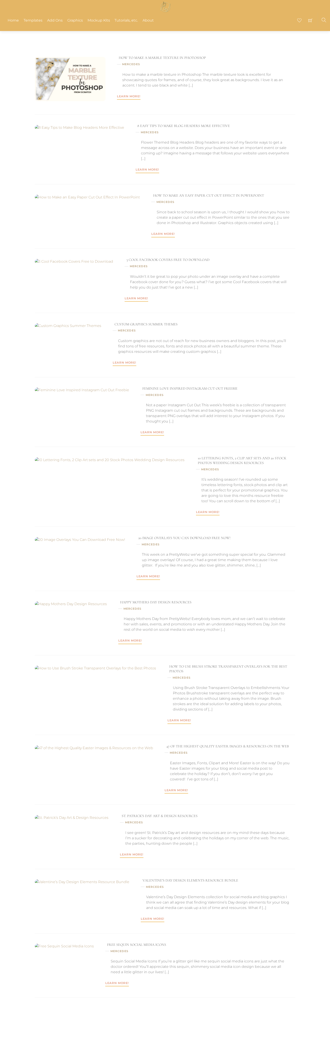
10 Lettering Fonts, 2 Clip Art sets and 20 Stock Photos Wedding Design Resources (242, 460)
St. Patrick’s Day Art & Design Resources (160, 816)
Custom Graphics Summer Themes (146, 324)
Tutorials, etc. (126, 20)
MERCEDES (131, 64)
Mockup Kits (99, 20)
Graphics (75, 20)
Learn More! (129, 96)
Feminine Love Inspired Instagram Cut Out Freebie (190, 388)
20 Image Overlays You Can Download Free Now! (184, 538)
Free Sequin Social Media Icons (136, 944)
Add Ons (55, 20)
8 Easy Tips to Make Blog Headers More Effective (183, 126)
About (148, 20)
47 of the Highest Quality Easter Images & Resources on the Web (227, 746)
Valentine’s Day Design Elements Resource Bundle (190, 880)
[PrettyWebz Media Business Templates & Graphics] (165, 6)
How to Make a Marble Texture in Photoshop (162, 58)
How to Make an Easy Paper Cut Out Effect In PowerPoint (208, 195)
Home (13, 20)
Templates (33, 20)
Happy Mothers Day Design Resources (155, 602)
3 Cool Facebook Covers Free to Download (167, 260)
